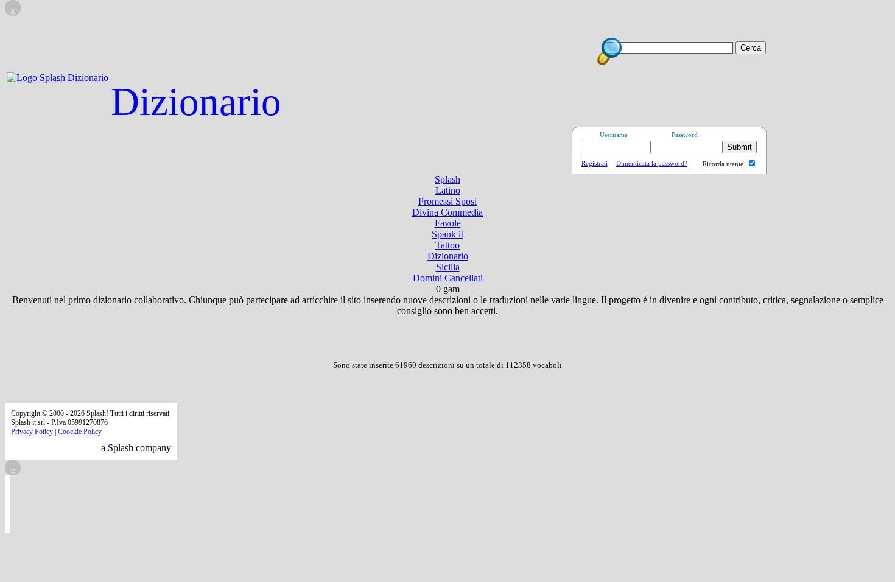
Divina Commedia (447, 212)
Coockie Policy (80, 431)
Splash (447, 179)
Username (614, 134)
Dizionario (196, 102)
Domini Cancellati (448, 278)
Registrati (594, 163)
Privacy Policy (32, 431)
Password (685, 134)
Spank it (447, 234)
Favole (448, 223)
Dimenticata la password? (651, 163)
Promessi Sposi (447, 201)
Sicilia (448, 267)
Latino (447, 190)
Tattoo (447, 245)
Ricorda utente (723, 163)
